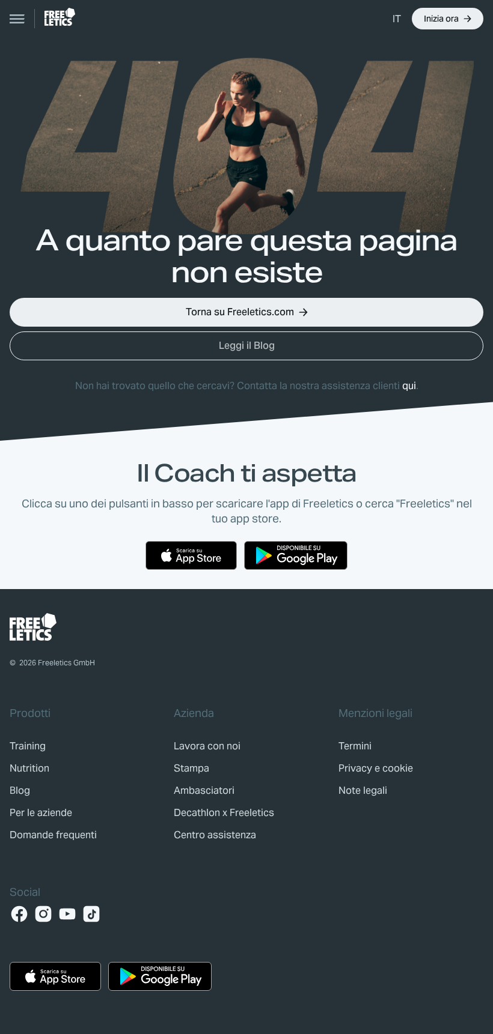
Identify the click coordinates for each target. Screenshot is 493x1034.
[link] (60, 17)
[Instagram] (43, 914)
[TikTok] (91, 914)
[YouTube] (67, 914)
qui (409, 385)
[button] (397, 18)
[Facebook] (19, 914)
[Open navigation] (17, 18)
